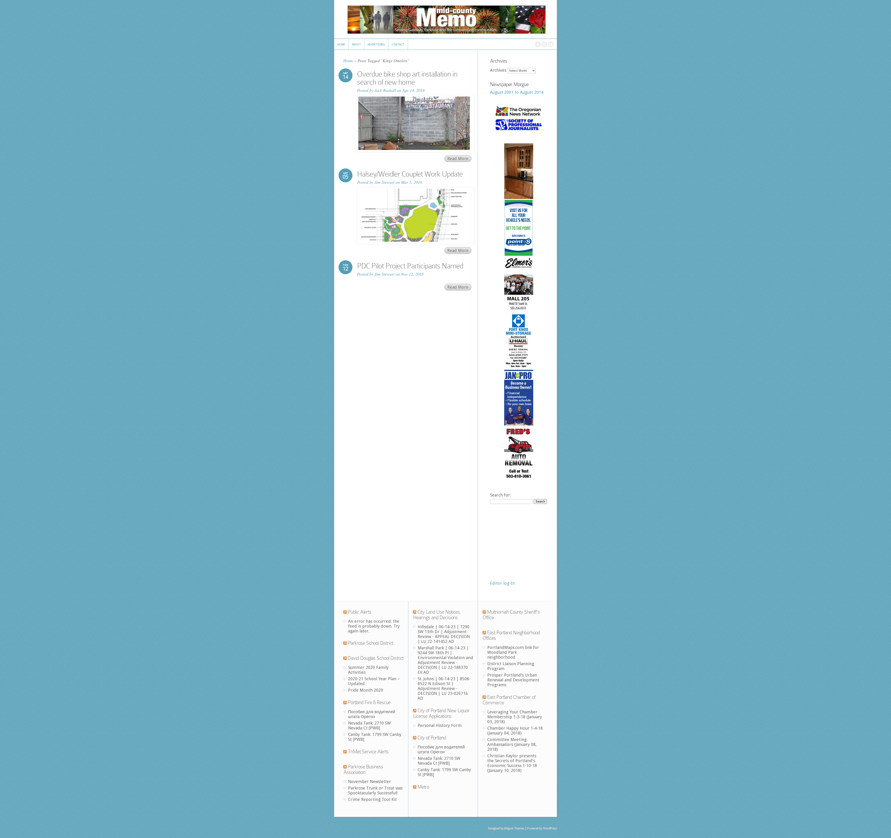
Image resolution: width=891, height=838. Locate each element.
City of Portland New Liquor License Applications (441, 713)
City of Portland (431, 738)
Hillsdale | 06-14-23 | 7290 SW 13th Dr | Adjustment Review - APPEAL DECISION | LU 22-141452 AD (444, 634)
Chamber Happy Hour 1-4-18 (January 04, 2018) (515, 730)
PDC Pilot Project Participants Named (410, 266)
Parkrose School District (370, 643)
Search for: (500, 495)
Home (348, 60)
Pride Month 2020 (365, 690)
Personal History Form (440, 725)
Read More (457, 158)
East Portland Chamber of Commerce (509, 700)
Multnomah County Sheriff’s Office (511, 614)
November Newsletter (369, 781)
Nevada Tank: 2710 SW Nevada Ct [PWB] (369, 725)
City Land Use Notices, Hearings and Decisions (437, 614)
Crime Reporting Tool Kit (372, 799)
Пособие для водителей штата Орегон (371, 714)
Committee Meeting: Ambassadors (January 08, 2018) (512, 744)
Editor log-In (502, 583)
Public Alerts (359, 612)
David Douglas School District (376, 658)
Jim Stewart (384, 182)
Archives (498, 70)
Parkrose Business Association (363, 769)
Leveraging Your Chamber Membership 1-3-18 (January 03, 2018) (514, 716)
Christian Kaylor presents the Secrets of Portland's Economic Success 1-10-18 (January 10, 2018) (512, 763)
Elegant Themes (514, 828)
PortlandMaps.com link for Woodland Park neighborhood (513, 652)
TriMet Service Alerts (368, 751)
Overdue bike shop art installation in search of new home (407, 78)
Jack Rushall (385, 90)
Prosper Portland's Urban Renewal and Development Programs (513, 680)
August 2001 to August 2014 (516, 92)
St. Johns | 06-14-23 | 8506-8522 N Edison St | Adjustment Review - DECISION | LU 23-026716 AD (444, 688)
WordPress (550, 828)
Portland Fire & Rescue (369, 702)
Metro (423, 787)
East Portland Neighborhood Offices (511, 635)
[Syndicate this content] (345, 612)
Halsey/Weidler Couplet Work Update (410, 174)
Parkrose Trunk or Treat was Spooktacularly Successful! (375, 790)
